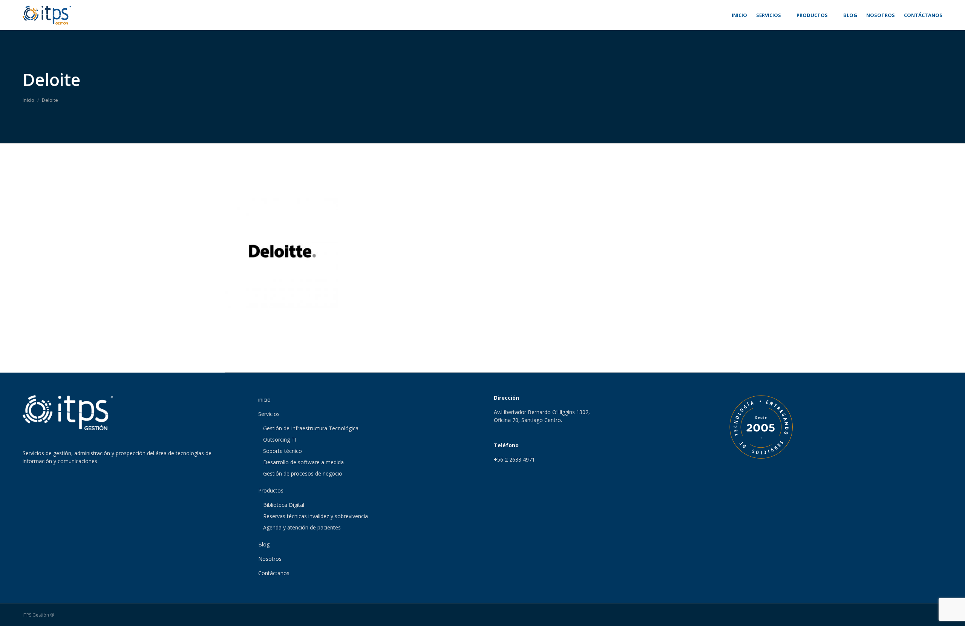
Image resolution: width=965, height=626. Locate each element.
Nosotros (270, 558)
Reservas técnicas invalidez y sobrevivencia (315, 516)
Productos (270, 490)
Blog (264, 544)
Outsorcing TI (279, 439)
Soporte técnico (282, 450)
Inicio (28, 100)
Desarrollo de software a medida (303, 462)
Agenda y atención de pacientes (302, 527)
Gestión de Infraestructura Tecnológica (310, 428)
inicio (264, 399)
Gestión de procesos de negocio (302, 473)
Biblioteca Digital (283, 504)
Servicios (269, 413)
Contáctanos (274, 573)
